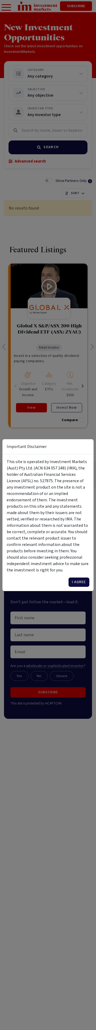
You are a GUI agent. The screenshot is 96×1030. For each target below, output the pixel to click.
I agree (79, 582)
